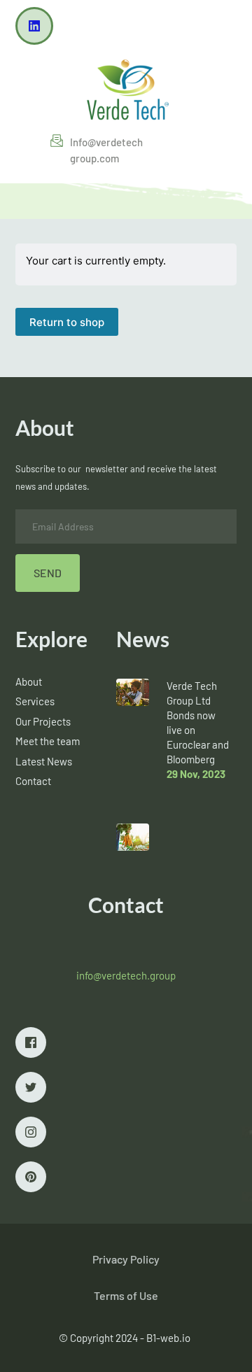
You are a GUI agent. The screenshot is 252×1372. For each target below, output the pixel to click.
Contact (33, 781)
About (28, 681)
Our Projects (43, 721)
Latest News (43, 761)
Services (35, 701)
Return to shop (66, 322)
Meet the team (47, 741)
